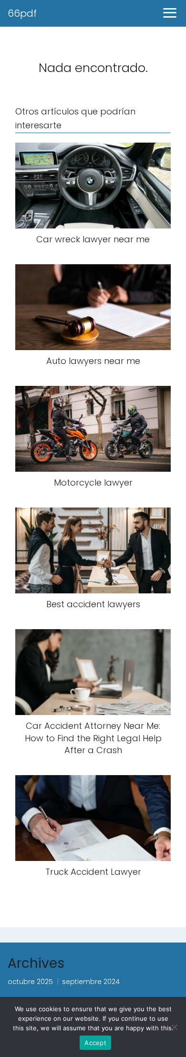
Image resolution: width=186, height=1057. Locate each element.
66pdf (22, 13)
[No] (174, 1027)
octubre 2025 (30, 981)
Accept (95, 1043)
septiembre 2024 (91, 981)
